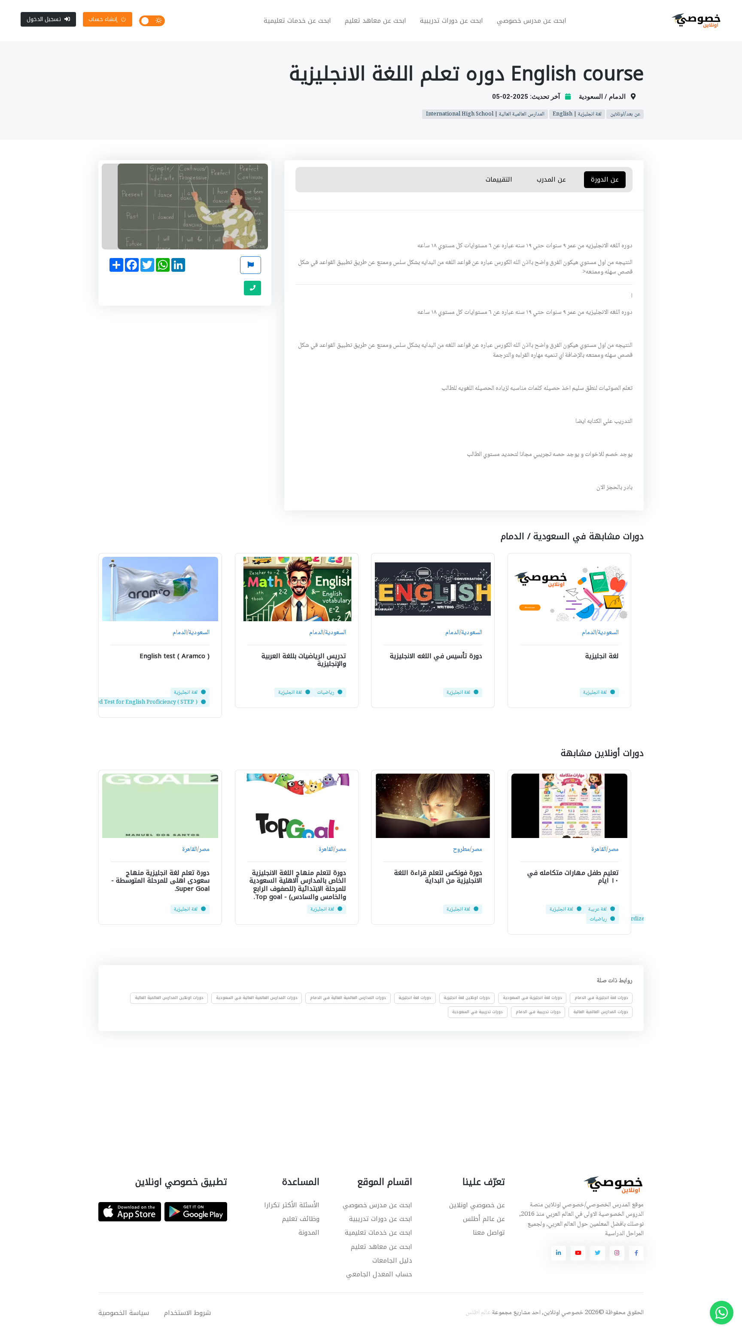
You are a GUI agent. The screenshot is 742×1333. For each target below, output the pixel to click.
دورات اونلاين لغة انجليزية (467, 998)
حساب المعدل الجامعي (379, 1274)
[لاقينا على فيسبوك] (636, 1253)
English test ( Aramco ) (175, 656)
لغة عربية (597, 909)
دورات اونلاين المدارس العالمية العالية (169, 998)
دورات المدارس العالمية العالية (600, 1012)
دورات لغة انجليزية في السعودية (532, 998)
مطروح (461, 850)
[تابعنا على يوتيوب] (578, 1253)
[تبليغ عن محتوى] (250, 265)
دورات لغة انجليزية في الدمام (601, 998)
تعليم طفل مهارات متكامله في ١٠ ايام (572, 877)
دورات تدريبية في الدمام (538, 1012)
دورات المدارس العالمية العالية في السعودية (257, 998)
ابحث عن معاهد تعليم (375, 21)
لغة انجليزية (601, 656)
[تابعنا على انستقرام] (617, 1253)
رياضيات (325, 692)
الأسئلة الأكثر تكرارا (291, 1205)
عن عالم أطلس (484, 1219)
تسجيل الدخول (44, 19)
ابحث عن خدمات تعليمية (297, 21)
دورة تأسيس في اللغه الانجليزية (436, 656)
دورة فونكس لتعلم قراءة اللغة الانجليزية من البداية (438, 877)
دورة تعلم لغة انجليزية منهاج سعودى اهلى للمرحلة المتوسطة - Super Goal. (160, 881)
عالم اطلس (478, 1312)
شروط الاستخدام (187, 1313)
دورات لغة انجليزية (414, 998)
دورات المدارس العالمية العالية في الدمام (348, 998)
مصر (613, 850)
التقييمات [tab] (499, 179)
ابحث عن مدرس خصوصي (531, 21)
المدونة (308, 1233)
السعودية (607, 633)
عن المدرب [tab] (551, 179)
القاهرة (598, 850)
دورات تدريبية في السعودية (477, 1012)
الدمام (588, 633)
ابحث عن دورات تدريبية (451, 21)
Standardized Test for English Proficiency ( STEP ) (133, 702)
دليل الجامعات (392, 1260)
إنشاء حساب (102, 19)
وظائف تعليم (300, 1219)
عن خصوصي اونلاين (477, 1205)
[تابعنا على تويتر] (597, 1253)
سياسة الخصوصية (123, 1313)
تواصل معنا (489, 1233)
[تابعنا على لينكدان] (558, 1253)
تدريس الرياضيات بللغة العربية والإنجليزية (303, 660)
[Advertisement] (364, 1093)
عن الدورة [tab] (605, 179)
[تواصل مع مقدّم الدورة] (253, 288)
